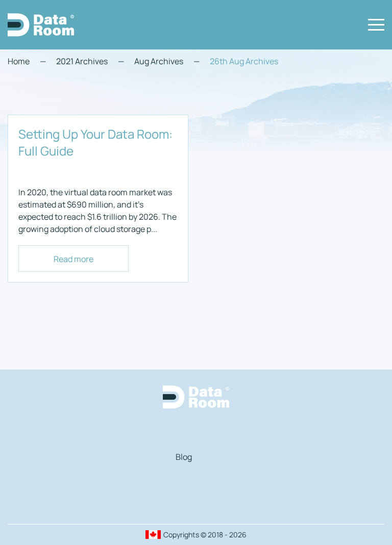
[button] (376, 25)
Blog (184, 456)
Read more (73, 259)
